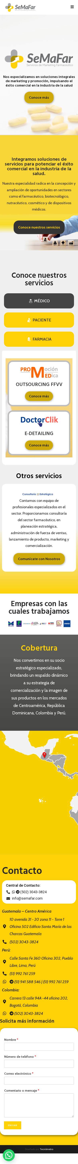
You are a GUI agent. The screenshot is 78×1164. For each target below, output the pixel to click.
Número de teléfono (20, 1057)
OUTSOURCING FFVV (39, 385)
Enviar (12, 1125)
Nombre (11, 1040)
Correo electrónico (18, 1073)
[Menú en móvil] (72, 7)
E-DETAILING (39, 434)
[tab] (39, 300)
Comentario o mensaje (21, 1090)
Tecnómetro (46, 1149)
